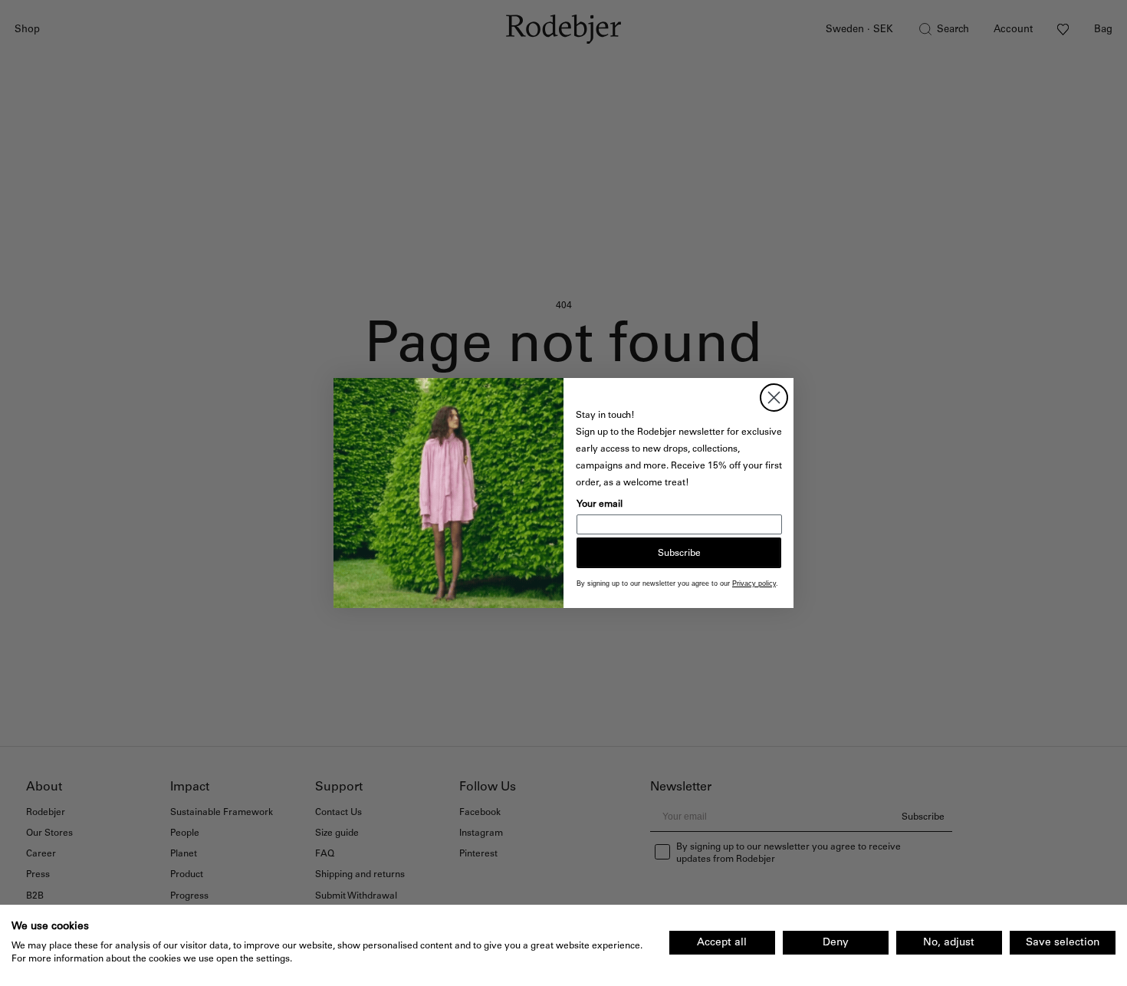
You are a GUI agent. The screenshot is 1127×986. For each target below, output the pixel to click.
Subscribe (679, 552)
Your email (600, 503)
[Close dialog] (774, 397)
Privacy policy (754, 583)
